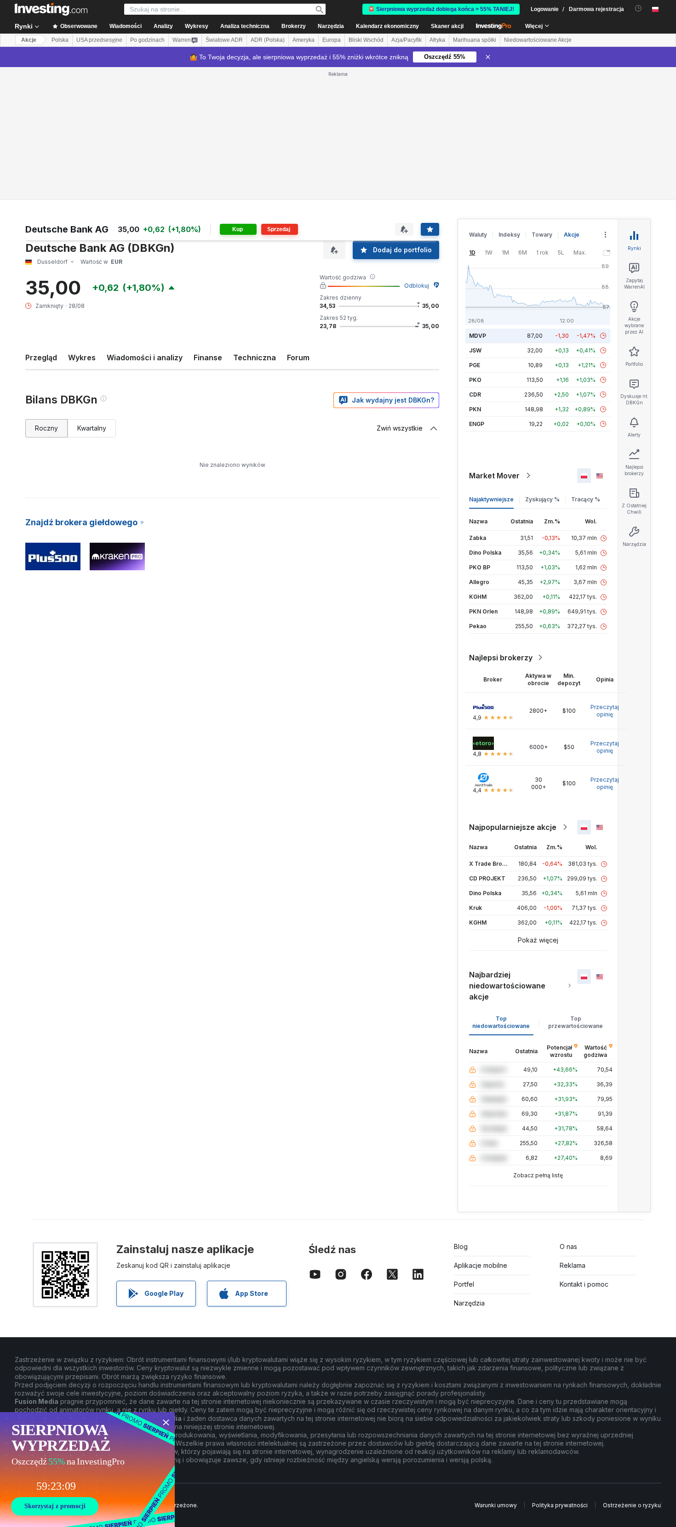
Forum (298, 357)
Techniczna (254, 357)
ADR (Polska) (268, 40)
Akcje (28, 40)
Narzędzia (469, 1303)
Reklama (572, 1265)
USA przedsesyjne (99, 40)
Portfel (464, 1284)
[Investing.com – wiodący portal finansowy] (51, 9)
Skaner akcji (447, 26)
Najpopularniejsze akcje (512, 827)
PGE (474, 365)
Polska (60, 40)
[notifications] (638, 8)
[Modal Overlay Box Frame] (87, 1469)
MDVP (477, 335)
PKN (475, 409)
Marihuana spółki (474, 40)
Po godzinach (147, 40)
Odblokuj (416, 285)
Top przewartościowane (575, 1022)
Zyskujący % (542, 499)
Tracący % (585, 499)
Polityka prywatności (560, 1505)
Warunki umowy (496, 1505)
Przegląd (41, 357)
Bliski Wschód (366, 40)
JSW (475, 350)
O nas (568, 1246)
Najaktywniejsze (491, 499)
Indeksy (509, 234)
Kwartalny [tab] (91, 428)
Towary (542, 234)
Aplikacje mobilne (480, 1265)
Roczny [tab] (46, 428)
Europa (331, 40)
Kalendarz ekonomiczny (387, 26)
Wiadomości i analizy (145, 357)
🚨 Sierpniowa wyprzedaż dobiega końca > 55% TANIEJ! (441, 9)
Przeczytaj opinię (604, 711)
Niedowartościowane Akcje (538, 40)
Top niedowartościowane (501, 1022)
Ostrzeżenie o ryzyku (632, 1505)
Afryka (437, 40)
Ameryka (303, 40)
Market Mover (494, 475)
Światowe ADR (224, 40)
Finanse (208, 357)
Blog (461, 1246)
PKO (475, 379)
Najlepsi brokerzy (501, 657)
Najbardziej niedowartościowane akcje (507, 985)
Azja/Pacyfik (406, 40)
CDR (475, 394)
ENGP (476, 423)
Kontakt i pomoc (584, 1284)
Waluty (478, 234)
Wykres (82, 357)
